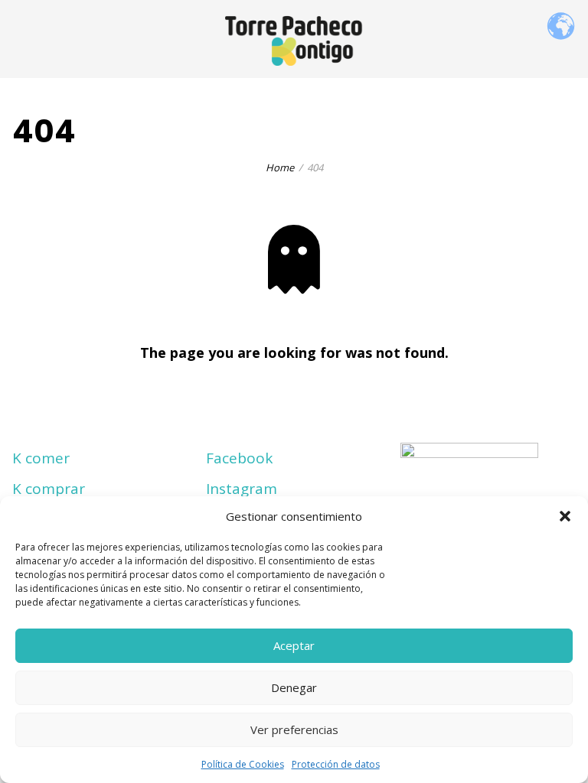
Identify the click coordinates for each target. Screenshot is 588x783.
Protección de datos (336, 764)
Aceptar (294, 645)
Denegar (294, 687)
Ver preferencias (294, 729)
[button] (565, 516)
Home (280, 167)
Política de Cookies (242, 764)
